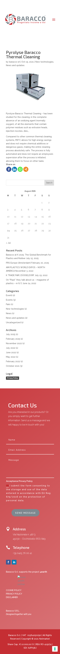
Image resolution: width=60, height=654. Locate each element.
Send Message (25, 513)
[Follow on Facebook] (8, 562)
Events (9, 300)
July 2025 (10, 334)
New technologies (44, 62)
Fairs (8, 304)
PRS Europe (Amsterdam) (18, 263)
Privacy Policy (12, 378)
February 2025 (13, 339)
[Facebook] (8, 169)
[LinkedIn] (14, 169)
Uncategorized (13, 322)
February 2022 (13, 361)
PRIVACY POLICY (14, 594)
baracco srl (14, 62)
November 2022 (14, 343)
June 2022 (11, 352)
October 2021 (13, 366)
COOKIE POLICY (13, 590)
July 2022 (10, 348)
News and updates (15, 65)
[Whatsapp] (20, 169)
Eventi (9, 295)
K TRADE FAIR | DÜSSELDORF (20, 275)
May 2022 (10, 357)
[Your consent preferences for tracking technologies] (55, 649)
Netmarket (44, 639)
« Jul (8, 243)
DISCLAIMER (12, 597)
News (9, 313)
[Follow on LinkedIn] (14, 562)
